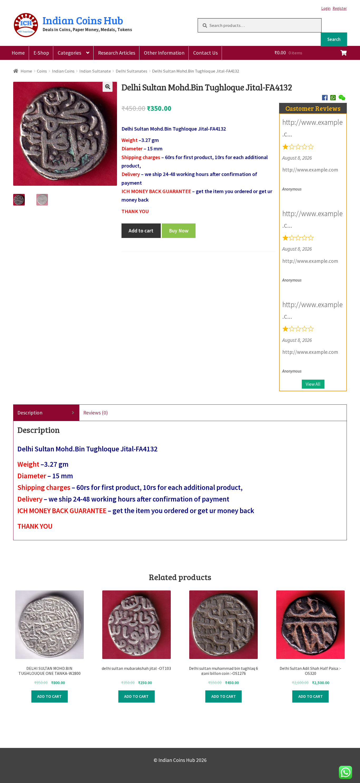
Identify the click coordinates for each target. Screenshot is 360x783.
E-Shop (41, 53)
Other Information (164, 53)
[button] (108, 87)
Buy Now (178, 230)
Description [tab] (29, 412)
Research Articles (116, 53)
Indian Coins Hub (83, 20)
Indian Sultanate (95, 71)
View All (313, 384)
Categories (69, 53)
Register (340, 8)
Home (18, 53)
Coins (42, 71)
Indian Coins (63, 71)
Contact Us (205, 53)
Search (333, 39)
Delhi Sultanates (131, 71)
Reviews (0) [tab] (95, 412)
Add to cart (141, 230)
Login (325, 8)
